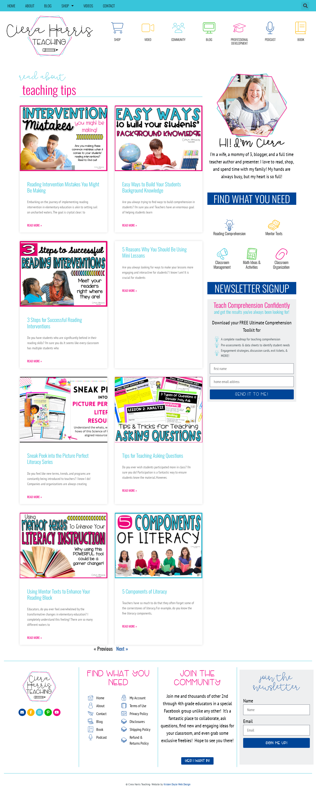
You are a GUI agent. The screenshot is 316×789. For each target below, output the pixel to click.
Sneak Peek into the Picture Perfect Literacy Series (58, 458)
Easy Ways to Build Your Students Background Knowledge (151, 187)
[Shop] (117, 28)
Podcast (270, 39)
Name (248, 701)
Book (300, 39)
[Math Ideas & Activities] (252, 254)
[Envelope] (22, 712)
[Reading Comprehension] (229, 225)
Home (11, 5)
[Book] (301, 28)
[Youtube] (56, 712)
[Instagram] (39, 712)
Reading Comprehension (229, 233)
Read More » (34, 225)
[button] (305, 6)
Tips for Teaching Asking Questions (152, 455)
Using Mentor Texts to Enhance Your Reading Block (58, 594)
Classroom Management (222, 264)
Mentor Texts (273, 233)
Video (147, 39)
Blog (48, 5)
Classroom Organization (281, 264)
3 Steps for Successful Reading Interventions (54, 323)
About (29, 5)
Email (248, 721)
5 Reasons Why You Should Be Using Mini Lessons (154, 252)
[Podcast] (270, 28)
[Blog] (209, 28)
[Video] (148, 28)
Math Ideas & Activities (252, 264)
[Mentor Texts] (274, 225)
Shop (65, 5)
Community (178, 39)
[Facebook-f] (31, 712)
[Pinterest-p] (48, 712)
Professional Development (239, 41)
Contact (109, 5)
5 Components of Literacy (144, 591)
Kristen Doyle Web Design (177, 784)
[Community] (178, 28)
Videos (88, 5)
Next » (122, 648)
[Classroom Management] (222, 254)
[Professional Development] (239, 28)
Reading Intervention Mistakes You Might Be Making (63, 187)
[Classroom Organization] (281, 254)
